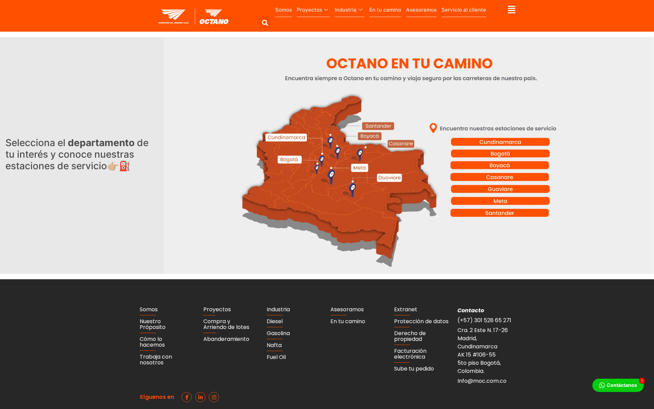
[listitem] (354, 191)
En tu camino (385, 9)
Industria (346, 9)
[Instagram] (214, 397)
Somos (283, 9)
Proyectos (309, 9)
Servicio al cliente (463, 9)
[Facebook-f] (187, 397)
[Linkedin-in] (200, 397)
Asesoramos (421, 9)
